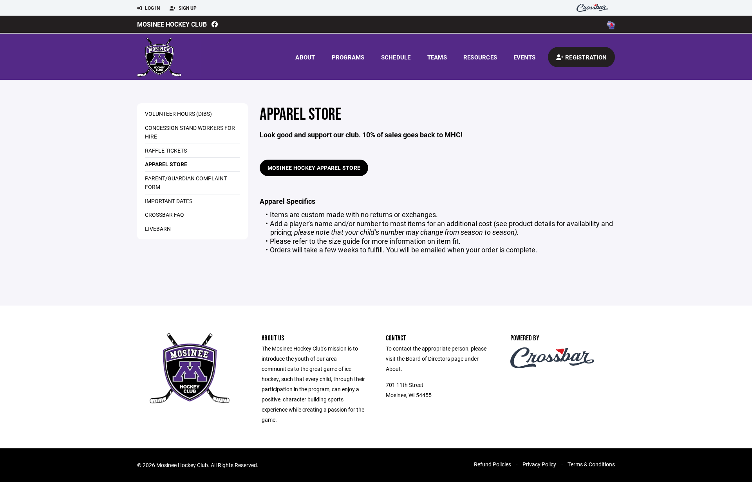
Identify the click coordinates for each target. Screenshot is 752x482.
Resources (480, 57)
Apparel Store (166, 164)
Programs (348, 57)
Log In (152, 8)
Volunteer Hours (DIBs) (178, 113)
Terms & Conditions (591, 464)
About (305, 57)
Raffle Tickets (166, 150)
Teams (437, 57)
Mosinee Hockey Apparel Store (314, 167)
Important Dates (168, 201)
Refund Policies (492, 464)
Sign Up (187, 8)
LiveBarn (158, 228)
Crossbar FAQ (164, 214)
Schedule (396, 57)
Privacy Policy (539, 464)
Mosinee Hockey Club (172, 24)
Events (524, 57)
